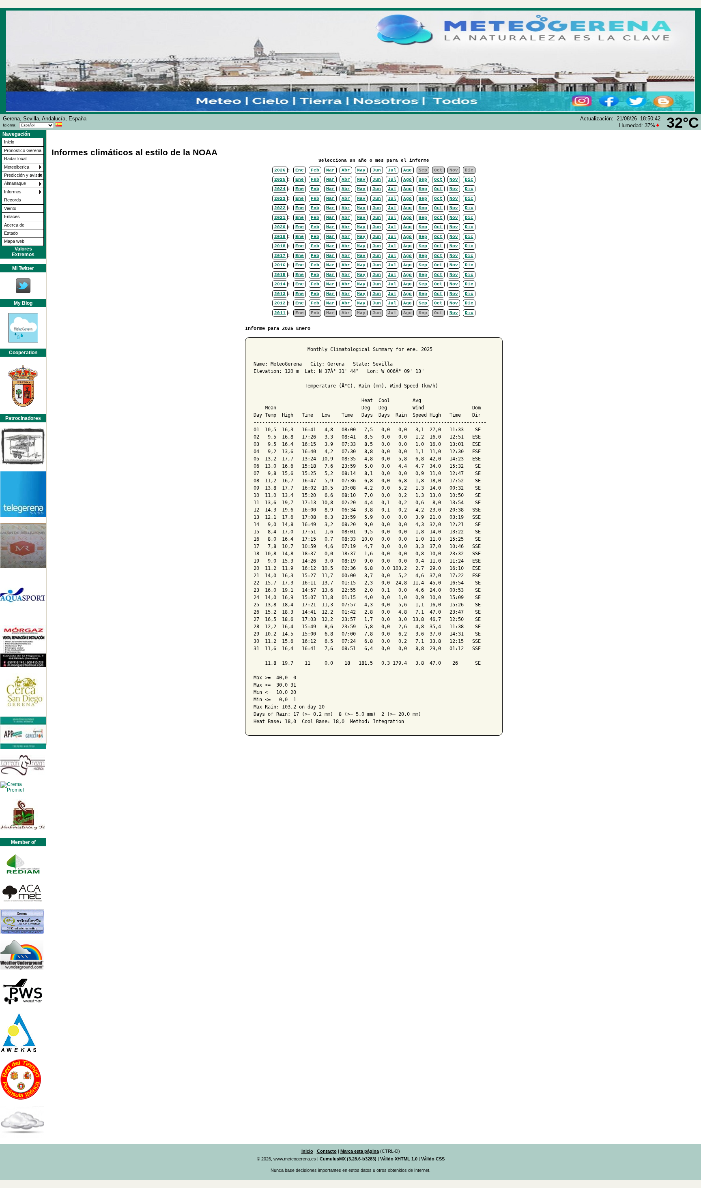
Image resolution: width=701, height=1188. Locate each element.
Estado (11, 233)
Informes (13, 191)
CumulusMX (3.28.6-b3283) (349, 1158)
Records (12, 199)
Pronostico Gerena (22, 150)
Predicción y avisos (23, 175)
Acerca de (14, 225)
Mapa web (14, 241)
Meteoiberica (16, 167)
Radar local (15, 158)
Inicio (9, 141)
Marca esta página (359, 1151)
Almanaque (15, 183)
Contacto (327, 1151)
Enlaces (12, 216)
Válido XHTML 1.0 (398, 1158)
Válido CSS (433, 1158)
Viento (10, 208)
